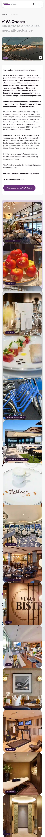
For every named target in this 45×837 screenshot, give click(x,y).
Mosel (30, 146)
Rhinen (36, 146)
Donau (24, 146)
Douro (17, 148)
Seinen (11, 148)
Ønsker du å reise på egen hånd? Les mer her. (21, 174)
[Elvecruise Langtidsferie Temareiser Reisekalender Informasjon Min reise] (22, 4)
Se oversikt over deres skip (13, 179)
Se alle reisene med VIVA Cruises (19, 188)
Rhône (5, 148)
